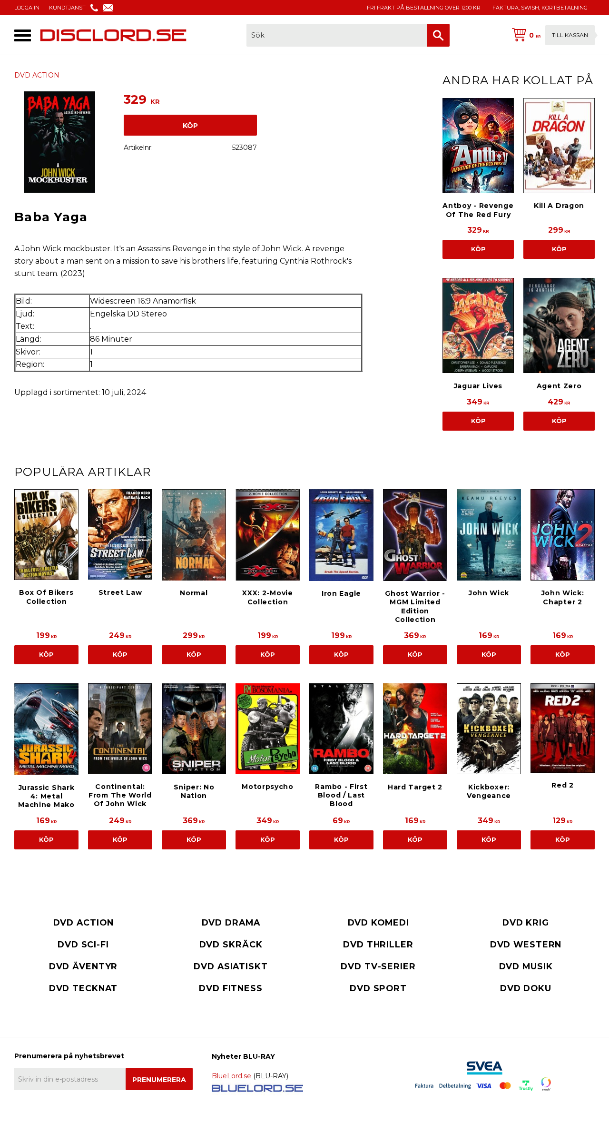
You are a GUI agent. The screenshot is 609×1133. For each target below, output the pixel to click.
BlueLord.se (231, 1076)
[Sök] (438, 35)
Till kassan (570, 35)
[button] (22, 35)
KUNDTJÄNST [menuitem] (67, 7)
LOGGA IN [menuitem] (26, 7)
